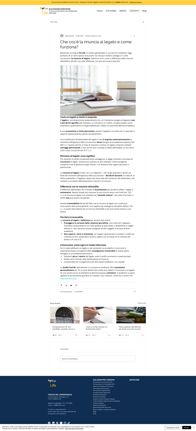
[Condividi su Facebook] (61, 285)
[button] (143, 22)
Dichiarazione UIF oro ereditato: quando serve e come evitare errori (64, 328)
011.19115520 (67, 403)
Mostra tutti (142, 303)
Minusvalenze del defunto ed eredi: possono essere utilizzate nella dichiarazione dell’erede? (131, 328)
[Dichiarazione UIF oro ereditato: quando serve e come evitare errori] (65, 315)
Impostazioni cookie (172, 428)
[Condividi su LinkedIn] (71, 285)
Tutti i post (53, 22)
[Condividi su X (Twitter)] (66, 285)
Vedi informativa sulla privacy (74, 428)
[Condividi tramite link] (76, 285)
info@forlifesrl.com (59, 405)
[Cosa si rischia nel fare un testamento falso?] (98, 315)
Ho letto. (186, 428)
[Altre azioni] (134, 36)
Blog (94, 411)
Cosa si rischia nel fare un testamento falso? (96, 328)
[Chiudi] (193, 427)
